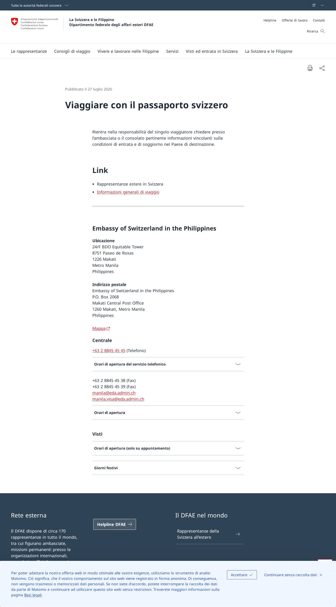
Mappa (99, 328)
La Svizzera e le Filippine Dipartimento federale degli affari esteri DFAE (111, 22)
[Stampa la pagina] (310, 67)
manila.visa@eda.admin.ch (118, 399)
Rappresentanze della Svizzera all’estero (198, 534)
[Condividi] (322, 68)
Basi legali (33, 594)
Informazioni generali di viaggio (128, 192)
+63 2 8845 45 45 (108, 350)
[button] (29, 51)
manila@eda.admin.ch (114, 392)
